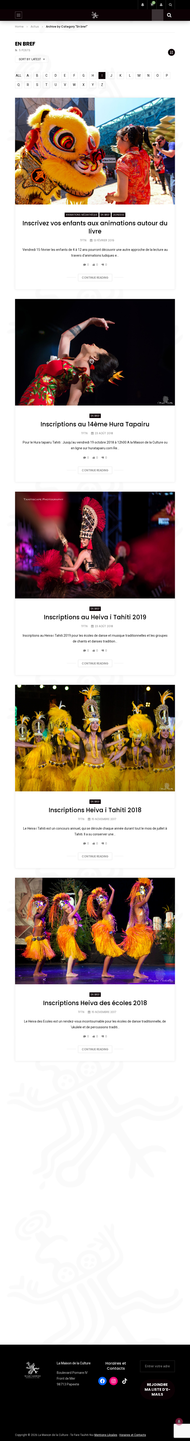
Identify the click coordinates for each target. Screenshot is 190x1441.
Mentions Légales (105, 1435)
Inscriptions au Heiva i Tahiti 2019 (95, 617)
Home (19, 26)
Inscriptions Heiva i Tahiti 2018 (95, 810)
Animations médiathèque (81, 215)
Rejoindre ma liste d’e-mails (157, 1389)
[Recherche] (170, 4)
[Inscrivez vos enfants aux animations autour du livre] (95, 151)
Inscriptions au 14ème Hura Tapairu (95, 424)
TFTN (83, 240)
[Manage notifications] (179, 1421)
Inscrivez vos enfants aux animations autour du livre (95, 227)
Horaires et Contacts (115, 1366)
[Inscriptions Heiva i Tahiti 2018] (95, 738)
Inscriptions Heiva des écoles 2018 (95, 1003)
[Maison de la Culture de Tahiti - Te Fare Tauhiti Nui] (95, 15)
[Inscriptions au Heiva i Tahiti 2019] (95, 545)
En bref (105, 215)
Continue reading (95, 278)
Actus (35, 26)
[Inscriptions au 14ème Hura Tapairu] (95, 352)
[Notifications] (142, 4)
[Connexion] (161, 4)
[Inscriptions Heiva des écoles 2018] (95, 931)
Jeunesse (118, 215)
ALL (18, 75)
